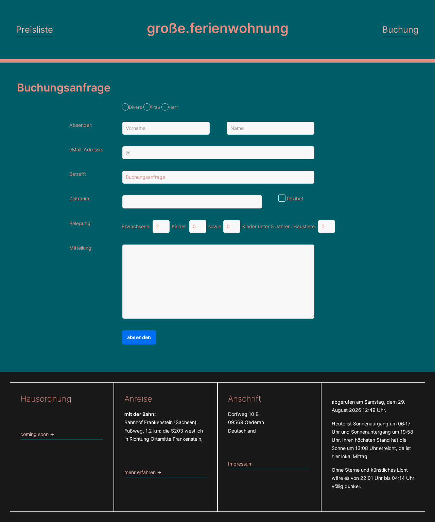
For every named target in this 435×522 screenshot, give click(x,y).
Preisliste (34, 29)
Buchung (400, 29)
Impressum (240, 464)
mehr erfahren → (143, 472)
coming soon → (37, 434)
